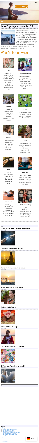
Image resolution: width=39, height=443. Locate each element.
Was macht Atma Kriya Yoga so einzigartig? (10, 429)
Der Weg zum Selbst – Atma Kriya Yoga (12, 346)
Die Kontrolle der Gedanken (9, 307)
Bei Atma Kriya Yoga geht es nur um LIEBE (13, 366)
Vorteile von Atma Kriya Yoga (9, 327)
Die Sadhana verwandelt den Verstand (12, 248)
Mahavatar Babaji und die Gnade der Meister (10, 434)
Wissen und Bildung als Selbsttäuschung (12, 287)
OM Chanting (4, 437)
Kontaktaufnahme (6, 436)
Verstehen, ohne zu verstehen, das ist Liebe (13, 268)
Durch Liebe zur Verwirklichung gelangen (9, 433)
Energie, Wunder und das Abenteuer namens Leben (15, 229)
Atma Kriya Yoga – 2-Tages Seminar (8, 430)
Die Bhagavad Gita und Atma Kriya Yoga (9, 435)
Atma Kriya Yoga (21, 6)
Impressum (5, 441)
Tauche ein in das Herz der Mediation (9, 431)
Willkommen (4, 427)
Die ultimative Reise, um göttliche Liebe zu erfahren (11, 432)
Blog (2, 437)
